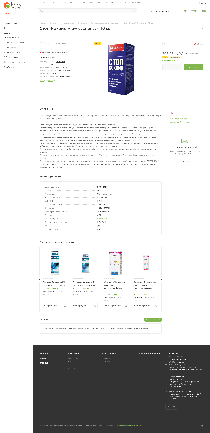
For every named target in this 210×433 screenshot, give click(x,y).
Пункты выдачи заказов (77, 365)
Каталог (44, 353)
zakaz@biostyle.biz (177, 364)
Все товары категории (179, 119)
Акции (43, 358)
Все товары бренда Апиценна (182, 122)
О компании (73, 358)
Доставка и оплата (149, 353)
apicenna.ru (102, 218)
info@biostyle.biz (176, 377)
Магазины (106, 358)
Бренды (44, 363)
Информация (109, 353)
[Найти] (134, 10)
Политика (106, 361)
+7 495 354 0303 (161, 11)
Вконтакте (168, 407)
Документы (72, 368)
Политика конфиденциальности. (128, 425)
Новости (71, 361)
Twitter (174, 407)
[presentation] (39, 279)
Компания (73, 353)
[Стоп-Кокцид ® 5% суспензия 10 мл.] (121, 69)
